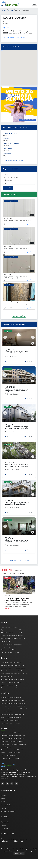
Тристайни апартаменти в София (12, 579)
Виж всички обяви (19, 260)
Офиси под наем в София (9, 594)
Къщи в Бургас (6, 691)
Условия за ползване (8, 755)
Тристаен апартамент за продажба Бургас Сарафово (16, 334)
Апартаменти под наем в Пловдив (12, 658)
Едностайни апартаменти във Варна (13, 609)
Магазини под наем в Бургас (10, 696)
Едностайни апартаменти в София (12, 574)
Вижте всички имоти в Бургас (19, 504)
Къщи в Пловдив (6, 656)
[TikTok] (16, 727)
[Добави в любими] (32, 287)
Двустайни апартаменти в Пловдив (13, 647)
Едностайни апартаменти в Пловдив (13, 644)
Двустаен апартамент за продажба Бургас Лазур (16, 296)
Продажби (5, 766)
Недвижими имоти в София (10, 571)
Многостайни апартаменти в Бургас (13, 688)
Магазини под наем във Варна (11, 626)
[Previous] (4, 537)
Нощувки (4, 772)
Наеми (3, 769)
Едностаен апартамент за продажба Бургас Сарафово (17, 447)
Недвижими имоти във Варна (11, 606)
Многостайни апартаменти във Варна (14, 617)
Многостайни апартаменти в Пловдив (14, 653)
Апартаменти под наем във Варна (12, 623)
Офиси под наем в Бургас (9, 699)
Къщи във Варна (6, 620)
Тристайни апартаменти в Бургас (12, 685)
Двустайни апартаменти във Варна (13, 612)
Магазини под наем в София (10, 591)
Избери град (8, 180)
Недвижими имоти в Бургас (10, 677)
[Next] (33, 537)
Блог (3, 743)
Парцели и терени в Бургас (10, 702)
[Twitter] (7, 727)
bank (10, 21)
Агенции (4, 739)
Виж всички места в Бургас (14, 160)
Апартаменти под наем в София (11, 588)
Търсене (6, 175)
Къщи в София (5, 585)
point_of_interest (25, 21)
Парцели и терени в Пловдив (11, 667)
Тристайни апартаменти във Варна (13, 615)
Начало (3, 10)
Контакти (5, 752)
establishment (13, 23)
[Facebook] (2, 727)
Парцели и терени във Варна (10, 632)
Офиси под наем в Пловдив (10, 664)
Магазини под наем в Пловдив (11, 661)
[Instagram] (11, 727)
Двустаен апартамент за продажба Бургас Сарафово (16, 409)
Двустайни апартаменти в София (12, 577)
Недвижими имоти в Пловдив (11, 641)
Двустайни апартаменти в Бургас (12, 682)
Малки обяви (6, 749)
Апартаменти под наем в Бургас (12, 694)
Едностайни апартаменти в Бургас (13, 679)
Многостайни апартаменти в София (13, 582)
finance (16, 21)
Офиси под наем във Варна (10, 629)
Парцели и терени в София (10, 596)
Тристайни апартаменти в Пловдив (13, 650)
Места (10, 10)
